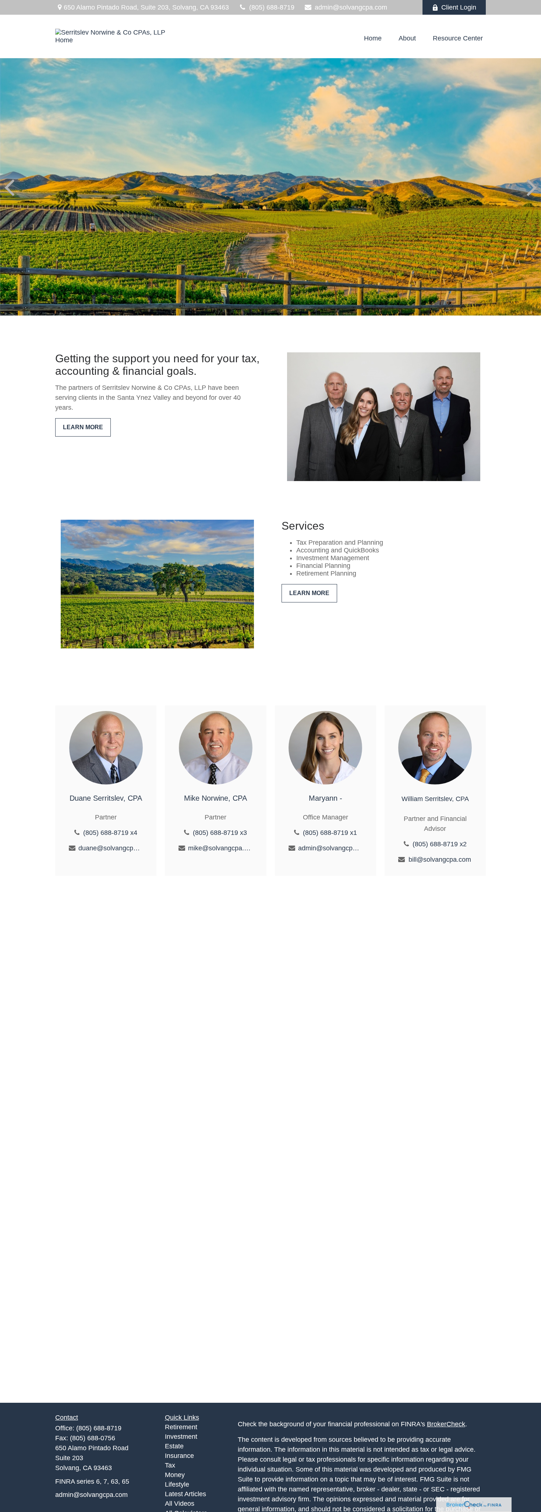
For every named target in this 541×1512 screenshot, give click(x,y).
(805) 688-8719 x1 (330, 832)
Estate (174, 1446)
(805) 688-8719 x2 (440, 844)
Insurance (179, 1455)
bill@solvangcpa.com (440, 859)
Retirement (181, 1427)
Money (175, 1475)
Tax (170, 1465)
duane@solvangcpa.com (110, 848)
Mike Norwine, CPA (215, 798)
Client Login (458, 7)
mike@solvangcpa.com (220, 848)
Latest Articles (185, 1494)
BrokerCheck (446, 1424)
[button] (373, 38)
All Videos (179, 1503)
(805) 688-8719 (271, 7)
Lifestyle (177, 1484)
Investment (181, 1436)
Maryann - (325, 798)
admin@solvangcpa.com (351, 7)
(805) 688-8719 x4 (110, 832)
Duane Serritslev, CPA (106, 798)
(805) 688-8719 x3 (220, 832)
